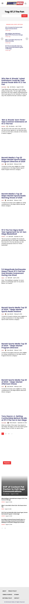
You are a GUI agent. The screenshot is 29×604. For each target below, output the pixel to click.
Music (2, 509)
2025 (2, 164)
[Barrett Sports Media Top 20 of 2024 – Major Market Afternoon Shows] (14, 368)
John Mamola (12, 87)
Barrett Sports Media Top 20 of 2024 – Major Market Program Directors (14, 346)
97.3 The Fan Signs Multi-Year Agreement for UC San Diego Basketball (13, 232)
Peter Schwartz (13, 422)
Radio (2, 277)
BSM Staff (11, 236)
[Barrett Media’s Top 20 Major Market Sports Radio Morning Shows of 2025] (14, 182)
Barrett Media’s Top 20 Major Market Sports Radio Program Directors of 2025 (13, 159)
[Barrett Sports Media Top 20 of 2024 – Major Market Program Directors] (14, 332)
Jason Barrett (10, 164)
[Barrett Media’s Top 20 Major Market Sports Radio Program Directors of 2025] (14, 146)
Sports (3, 126)
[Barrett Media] (15, 3)
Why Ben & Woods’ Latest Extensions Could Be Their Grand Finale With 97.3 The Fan (13, 81)
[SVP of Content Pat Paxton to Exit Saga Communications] (14, 479)
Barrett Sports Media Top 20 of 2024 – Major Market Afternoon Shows (14, 382)
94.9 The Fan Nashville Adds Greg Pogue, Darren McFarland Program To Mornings (14, 47)
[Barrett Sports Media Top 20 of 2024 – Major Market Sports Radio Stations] (14, 296)
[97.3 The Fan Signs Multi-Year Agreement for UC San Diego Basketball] (14, 219)
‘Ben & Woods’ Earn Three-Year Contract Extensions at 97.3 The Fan (14, 122)
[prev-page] (2, 38)
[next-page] (27, 38)
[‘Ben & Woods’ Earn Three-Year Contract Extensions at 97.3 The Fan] (14, 108)
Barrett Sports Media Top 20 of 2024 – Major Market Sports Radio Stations (14, 309)
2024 (2, 314)
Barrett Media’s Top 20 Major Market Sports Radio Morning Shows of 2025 (13, 196)
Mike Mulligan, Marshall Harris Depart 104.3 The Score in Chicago (14, 34)
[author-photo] (8, 87)
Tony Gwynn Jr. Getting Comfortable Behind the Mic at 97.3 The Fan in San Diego (14, 418)
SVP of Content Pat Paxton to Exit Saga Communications (13, 28)
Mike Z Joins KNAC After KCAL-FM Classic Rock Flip (13, 40)
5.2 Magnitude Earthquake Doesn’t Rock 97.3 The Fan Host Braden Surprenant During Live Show (13, 272)
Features (3, 87)
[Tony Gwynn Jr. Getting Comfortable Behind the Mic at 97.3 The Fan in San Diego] (14, 405)
